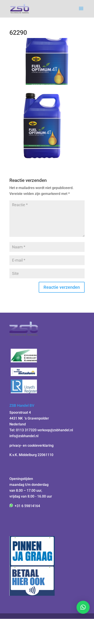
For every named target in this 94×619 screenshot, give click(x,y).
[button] (83, 607)
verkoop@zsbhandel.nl (55, 430)
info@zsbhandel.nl (23, 436)
